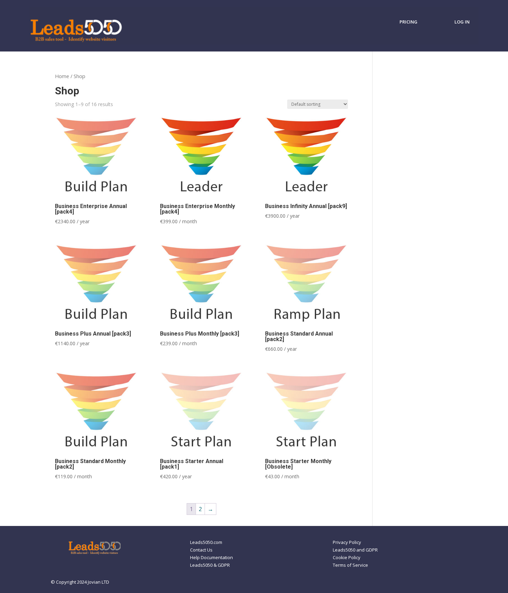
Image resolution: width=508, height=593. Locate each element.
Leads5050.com (206, 542)
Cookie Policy (346, 558)
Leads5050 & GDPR (210, 565)
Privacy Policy (347, 542)
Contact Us (201, 550)
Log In (462, 22)
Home (62, 76)
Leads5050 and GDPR (355, 550)
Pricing (410, 22)
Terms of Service (350, 565)
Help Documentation (211, 558)
